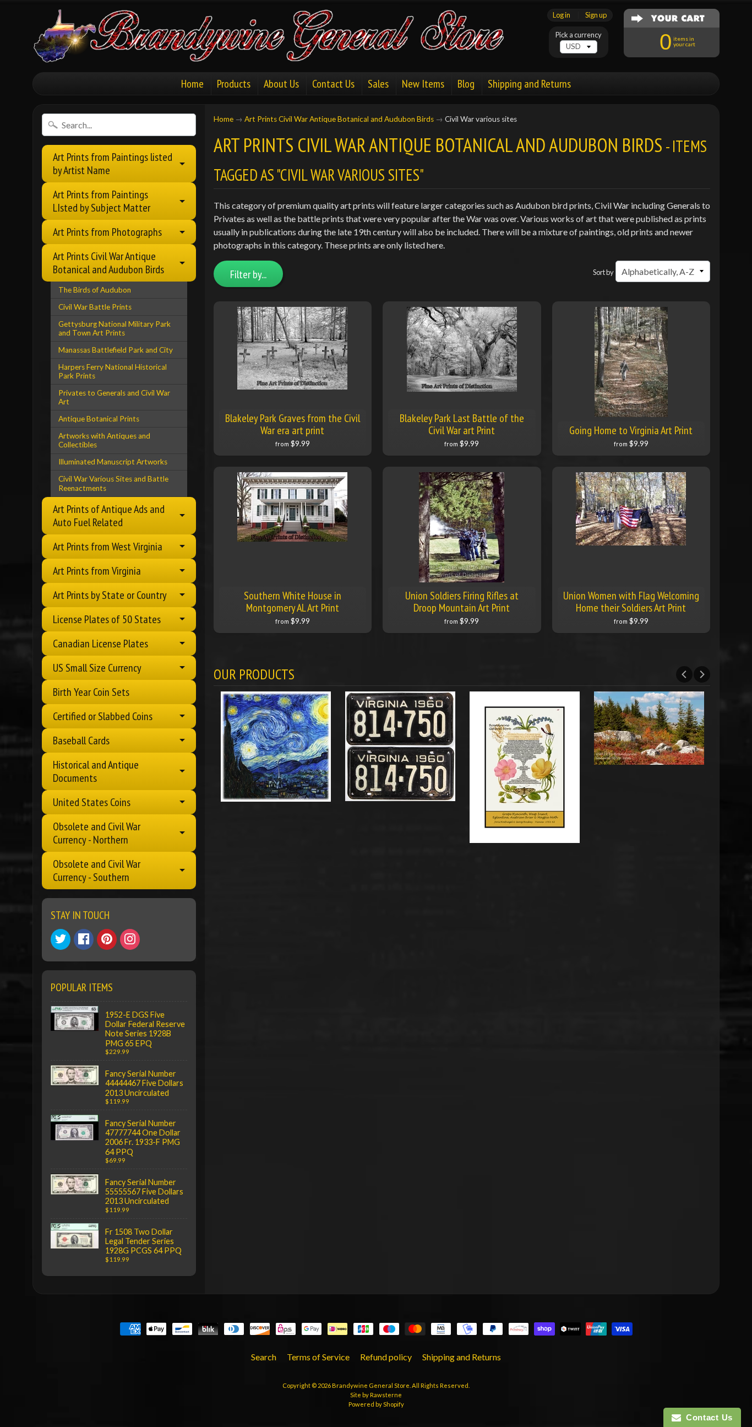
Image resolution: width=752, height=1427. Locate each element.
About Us (281, 84)
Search (263, 1357)
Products (233, 84)
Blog (466, 84)
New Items (423, 84)
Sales (378, 84)
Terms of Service (318, 1357)
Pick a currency (578, 35)
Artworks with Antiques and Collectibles (104, 440)
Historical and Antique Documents (96, 771)
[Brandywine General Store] (280, 48)
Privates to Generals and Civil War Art (114, 397)
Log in (561, 15)
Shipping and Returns (529, 84)
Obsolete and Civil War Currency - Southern (96, 870)
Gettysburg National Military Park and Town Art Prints (114, 328)
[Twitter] (60, 939)
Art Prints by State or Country (110, 595)
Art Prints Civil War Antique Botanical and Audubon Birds (108, 263)
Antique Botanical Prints (98, 418)
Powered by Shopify (376, 1404)
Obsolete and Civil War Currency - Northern (96, 833)
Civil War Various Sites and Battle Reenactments (113, 483)
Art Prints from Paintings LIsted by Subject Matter (101, 201)
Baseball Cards (81, 740)
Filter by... (248, 274)
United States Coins (91, 802)
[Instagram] (130, 939)
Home (192, 84)
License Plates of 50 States (107, 619)
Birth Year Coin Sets (91, 692)
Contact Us (333, 84)
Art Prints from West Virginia (107, 546)
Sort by (603, 272)
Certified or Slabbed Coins (102, 716)
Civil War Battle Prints (95, 306)
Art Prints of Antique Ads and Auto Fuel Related (109, 515)
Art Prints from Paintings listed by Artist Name (112, 163)
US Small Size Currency (97, 668)
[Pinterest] (107, 939)
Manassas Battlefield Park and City (115, 349)
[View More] (276, 794)
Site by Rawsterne (376, 1394)
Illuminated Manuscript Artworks (112, 461)
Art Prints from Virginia (97, 571)
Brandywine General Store (371, 1385)
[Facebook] (84, 939)
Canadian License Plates (100, 643)
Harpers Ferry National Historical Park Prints (112, 371)
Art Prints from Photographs (107, 232)
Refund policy (386, 1357)
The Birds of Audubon (94, 289)
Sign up (596, 15)
